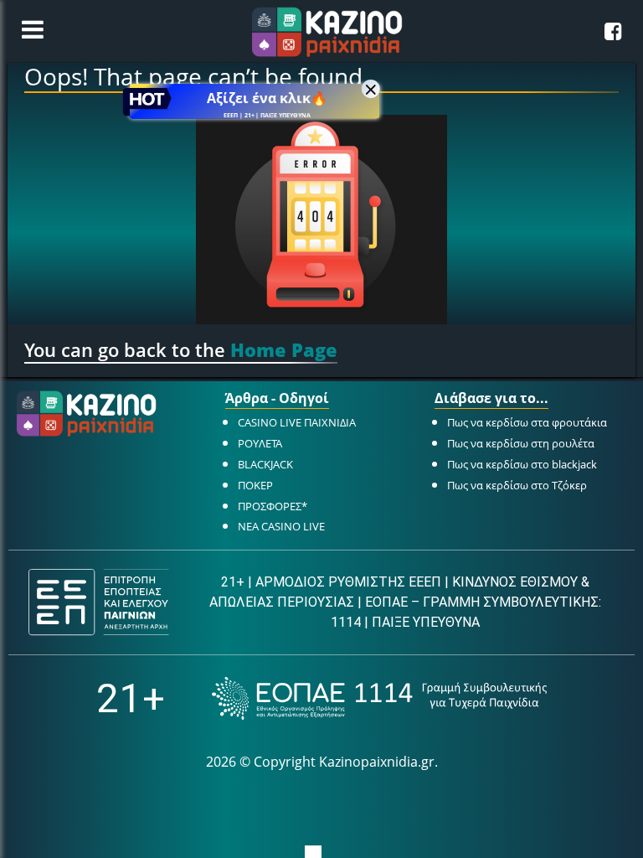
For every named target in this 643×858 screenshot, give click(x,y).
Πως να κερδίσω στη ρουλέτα (520, 443)
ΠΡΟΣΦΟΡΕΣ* (272, 506)
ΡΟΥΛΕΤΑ (260, 443)
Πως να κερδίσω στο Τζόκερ (517, 485)
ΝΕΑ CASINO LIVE (281, 526)
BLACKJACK (265, 464)
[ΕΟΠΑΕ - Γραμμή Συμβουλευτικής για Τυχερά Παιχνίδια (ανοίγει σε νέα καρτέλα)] (379, 698)
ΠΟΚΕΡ (255, 485)
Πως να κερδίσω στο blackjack (522, 464)
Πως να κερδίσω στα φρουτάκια (527, 422)
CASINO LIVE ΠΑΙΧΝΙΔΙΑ (297, 422)
